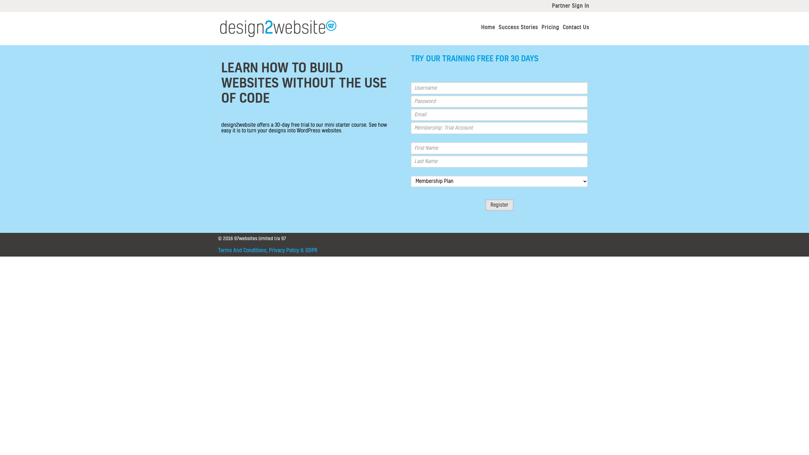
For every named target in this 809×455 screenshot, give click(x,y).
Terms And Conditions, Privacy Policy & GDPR (267, 250)
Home (488, 27)
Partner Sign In (570, 6)
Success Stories (518, 27)
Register (499, 205)
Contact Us (576, 27)
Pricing (550, 27)
